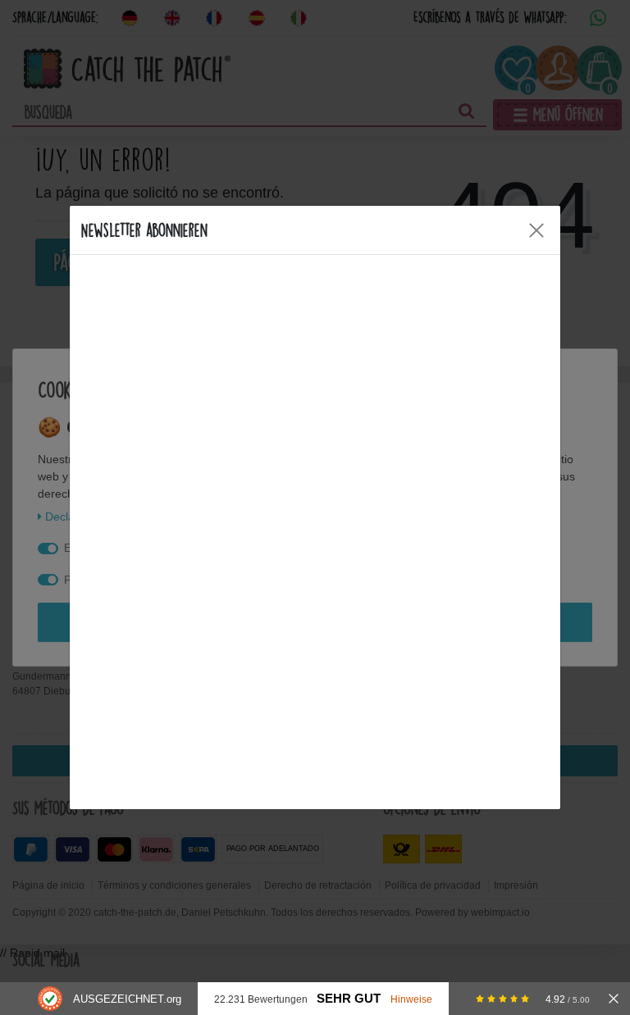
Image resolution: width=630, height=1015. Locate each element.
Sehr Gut (349, 998)
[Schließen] (613, 998)
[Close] (536, 230)
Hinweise (411, 999)
